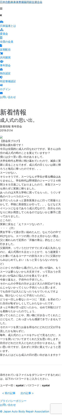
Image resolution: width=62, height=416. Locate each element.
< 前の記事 (8, 393)
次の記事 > (27, 393)
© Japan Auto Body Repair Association (24, 411)
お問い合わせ (8, 404)
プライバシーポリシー (13, 400)
